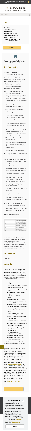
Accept (15, 426)
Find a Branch (29, 2)
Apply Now (13, 389)
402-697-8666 (12, 365)
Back (5, 22)
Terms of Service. (16, 422)
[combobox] (13, 14)
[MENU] (2, 2)
